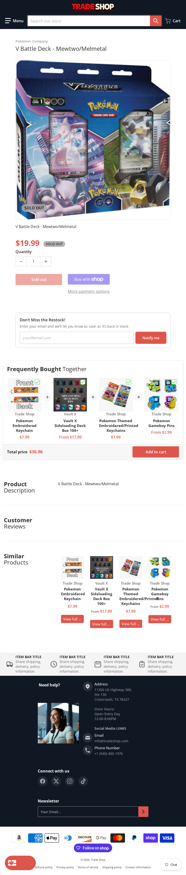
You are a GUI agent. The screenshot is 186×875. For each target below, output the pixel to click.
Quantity (24, 251)
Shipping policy (112, 867)
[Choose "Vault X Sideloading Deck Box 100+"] (82, 382)
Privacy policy (65, 867)
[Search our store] (156, 20)
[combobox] (94, 20)
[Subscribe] (143, 811)
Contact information (138, 867)
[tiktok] (83, 781)
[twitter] (56, 781)
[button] (14, 21)
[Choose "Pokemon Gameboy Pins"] (174, 382)
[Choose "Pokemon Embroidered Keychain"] (37, 382)
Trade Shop (98, 859)
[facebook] (42, 781)
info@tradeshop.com (111, 741)
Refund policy (44, 867)
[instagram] (70, 781)
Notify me (151, 337)
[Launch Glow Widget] (20, 863)
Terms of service (88, 867)
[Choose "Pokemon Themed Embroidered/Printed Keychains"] (128, 382)
